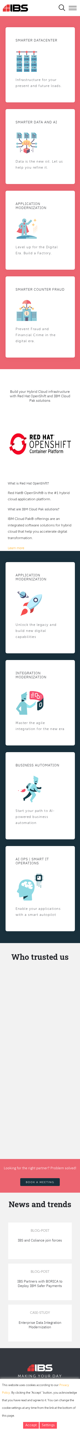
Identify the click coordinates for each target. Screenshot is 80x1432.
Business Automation (37, 765)
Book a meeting (40, 1182)
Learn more (16, 548)
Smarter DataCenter (36, 40)
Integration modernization (31, 675)
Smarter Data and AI (36, 122)
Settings (48, 1425)
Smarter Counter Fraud (40, 289)
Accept (31, 1425)
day (57, 1376)
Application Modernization (31, 205)
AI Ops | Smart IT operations (32, 861)
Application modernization (31, 577)
